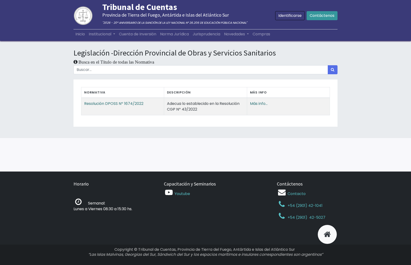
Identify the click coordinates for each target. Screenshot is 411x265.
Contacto (297, 193)
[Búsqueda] (333, 69)
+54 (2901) (297, 217)
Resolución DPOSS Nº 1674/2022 (113, 103)
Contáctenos (322, 15)
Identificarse (290, 15)
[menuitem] (80, 34)
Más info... (259, 103)
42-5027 (316, 217)
